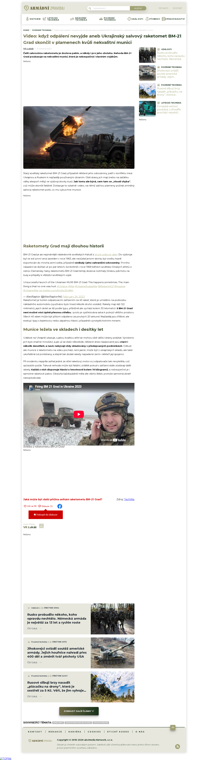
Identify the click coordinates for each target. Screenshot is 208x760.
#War (71, 286)
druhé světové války (106, 254)
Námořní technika (81, 19)
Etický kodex (118, 732)
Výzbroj (154, 19)
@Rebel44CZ (106, 286)
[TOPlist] (5, 758)
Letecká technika (53, 19)
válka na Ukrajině (101, 722)
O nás (140, 732)
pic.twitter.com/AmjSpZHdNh (56, 290)
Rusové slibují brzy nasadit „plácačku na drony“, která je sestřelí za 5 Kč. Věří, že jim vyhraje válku (170, 95)
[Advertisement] (78, 83)
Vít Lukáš (28, 48)
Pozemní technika (110, 19)
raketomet (58, 722)
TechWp (129, 499)
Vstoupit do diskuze (46, 514)
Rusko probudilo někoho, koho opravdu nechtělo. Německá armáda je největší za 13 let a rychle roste (56, 618)
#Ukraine (62, 286)
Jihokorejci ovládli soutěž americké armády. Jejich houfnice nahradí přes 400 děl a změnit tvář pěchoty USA (57, 652)
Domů (26, 30)
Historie (35, 19)
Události (137, 19)
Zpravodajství (175, 19)
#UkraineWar (31, 290)
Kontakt (35, 732)
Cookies (94, 732)
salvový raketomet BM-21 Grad (78, 722)
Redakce (55, 732)
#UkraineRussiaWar (86, 286)
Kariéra (75, 732)
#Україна (119, 286)
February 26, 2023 (74, 296)
